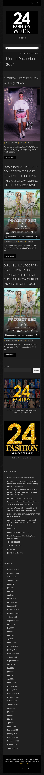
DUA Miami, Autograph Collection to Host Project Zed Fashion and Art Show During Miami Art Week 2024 (21, 176)
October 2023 (12, 617)
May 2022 (10, 675)
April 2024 (10, 595)
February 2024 (12, 602)
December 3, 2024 (11, 143)
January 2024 (12, 606)
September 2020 (13, 748)
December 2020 (13, 737)
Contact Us (25, 769)
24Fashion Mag (15, 458)
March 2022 (11, 682)
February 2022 (12, 686)
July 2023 (10, 628)
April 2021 (10, 723)
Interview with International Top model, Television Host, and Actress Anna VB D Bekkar (21, 522)
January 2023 (12, 650)
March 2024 (11, 599)
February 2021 (12, 730)
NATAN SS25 (11, 549)
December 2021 (13, 693)
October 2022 (12, 657)
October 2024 (12, 577)
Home (21, 54)
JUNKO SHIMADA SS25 (15, 553)
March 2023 (11, 642)
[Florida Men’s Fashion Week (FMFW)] (22, 88)
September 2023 (13, 620)
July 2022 (10, 668)
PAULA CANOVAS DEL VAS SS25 (18, 532)
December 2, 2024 (11, 241)
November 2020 (13, 741)
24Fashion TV (12, 410)
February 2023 (12, 646)
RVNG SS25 (11, 528)
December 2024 (13, 569)
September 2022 (13, 661)
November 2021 (13, 697)
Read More (9, 157)
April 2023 (10, 639)
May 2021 (10, 719)
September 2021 (13, 704)
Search (6, 367)
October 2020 (12, 744)
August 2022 (11, 664)
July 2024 (10, 584)
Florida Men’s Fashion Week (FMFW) (20, 477)
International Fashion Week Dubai (20, 498)
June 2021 (10, 715)
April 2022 (10, 679)
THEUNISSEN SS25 (14, 545)
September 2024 (13, 580)
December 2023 (13, 610)
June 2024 (10, 588)
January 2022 (12, 690)
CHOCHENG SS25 (13, 542)
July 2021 (10, 712)
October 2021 (12, 701)
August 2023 (11, 624)
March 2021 (11, 726)
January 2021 (12, 733)
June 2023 (10, 631)
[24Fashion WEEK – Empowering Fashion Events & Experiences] (22, 12)
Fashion (30, 143)
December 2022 (13, 653)
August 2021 (11, 708)
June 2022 (10, 672)
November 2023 (13, 613)
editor (21, 143)
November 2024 (13, 573)
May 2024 (10, 591)
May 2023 (10, 635)
